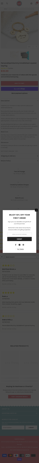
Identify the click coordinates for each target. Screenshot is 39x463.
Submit (19, 239)
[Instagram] (19, 245)
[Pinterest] (23, 245)
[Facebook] (16, 245)
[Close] (36, 210)
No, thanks (20, 249)
